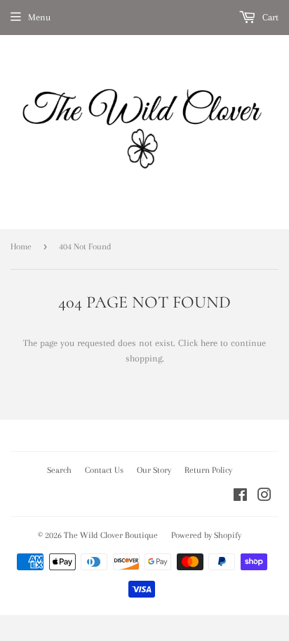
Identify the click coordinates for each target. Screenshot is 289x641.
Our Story (154, 470)
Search (59, 470)
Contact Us (104, 470)
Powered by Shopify (206, 535)
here (209, 343)
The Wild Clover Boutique (111, 535)
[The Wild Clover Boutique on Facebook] (240, 497)
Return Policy (208, 470)
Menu (39, 17)
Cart (269, 17)
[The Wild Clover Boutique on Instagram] (264, 497)
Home (21, 246)
